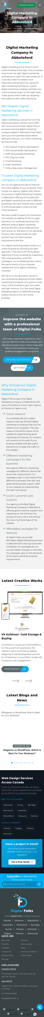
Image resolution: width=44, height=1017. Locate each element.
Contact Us (6, 951)
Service (8, 28)
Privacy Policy (7, 955)
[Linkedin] (26, 1014)
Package (5, 948)
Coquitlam (22, 810)
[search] (38, 884)
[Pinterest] (12, 1014)
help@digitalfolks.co (10, 998)
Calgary (18, 828)
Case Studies (26, 944)
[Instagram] (23, 1010)
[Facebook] (9, 1010)
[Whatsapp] (35, 1014)
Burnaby (32, 805)
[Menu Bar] (40, 5)
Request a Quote (26, 5)
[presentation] (15, 680)
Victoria (34, 816)
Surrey (20, 805)
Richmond (8, 810)
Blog (23, 948)
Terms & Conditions (29, 951)
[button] (11, 762)
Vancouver (8, 805)
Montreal (7, 834)
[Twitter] (36, 1010)
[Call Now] (40, 1007)
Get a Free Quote (20, 862)
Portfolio (5, 944)
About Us (5, 940)
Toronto (7, 828)
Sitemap (5, 959)
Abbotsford (8, 816)
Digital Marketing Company (18, 28)
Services (24, 940)
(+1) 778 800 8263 (9, 993)
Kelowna (22, 816)
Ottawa (30, 828)
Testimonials (26, 955)
